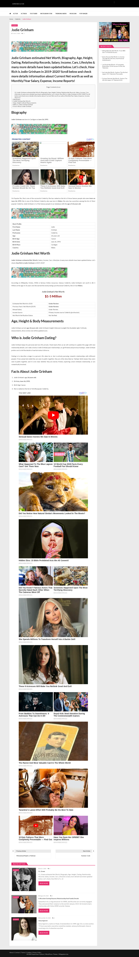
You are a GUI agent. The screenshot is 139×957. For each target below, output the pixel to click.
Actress (24, 13)
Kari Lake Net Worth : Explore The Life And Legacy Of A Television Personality (115, 73)
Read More (44, 883)
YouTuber (33, 13)
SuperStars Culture (18, 3)
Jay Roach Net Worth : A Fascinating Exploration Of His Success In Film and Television (113, 66)
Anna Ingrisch (43, 920)
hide (58, 87)
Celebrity (14, 25)
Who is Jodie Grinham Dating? (23, 104)
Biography (16, 99)
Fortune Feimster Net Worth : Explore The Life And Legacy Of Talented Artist (114, 79)
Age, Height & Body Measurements (24, 103)
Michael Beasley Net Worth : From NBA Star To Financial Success (113, 51)
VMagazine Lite (63, 954)
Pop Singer (83, 13)
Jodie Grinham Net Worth (21, 101)
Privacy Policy (37, 952)
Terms (23, 952)
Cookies (28, 952)
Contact (17, 952)
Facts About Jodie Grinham (22, 106)
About (11, 952)
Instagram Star (46, 13)
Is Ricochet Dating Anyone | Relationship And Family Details (58, 898)
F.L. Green (41, 871)
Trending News (61, 13)
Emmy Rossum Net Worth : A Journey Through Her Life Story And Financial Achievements (113, 58)
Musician (73, 13)
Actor (15, 13)
